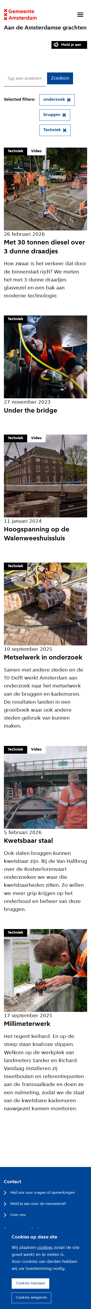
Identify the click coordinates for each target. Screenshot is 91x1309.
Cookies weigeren (31, 1298)
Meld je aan (71, 45)
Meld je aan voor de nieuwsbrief (38, 1204)
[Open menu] (80, 15)
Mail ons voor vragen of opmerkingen (42, 1193)
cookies (45, 1247)
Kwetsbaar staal (28, 841)
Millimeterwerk (27, 1024)
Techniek (52, 130)
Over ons (18, 1215)
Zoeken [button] (60, 78)
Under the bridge (30, 411)
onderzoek (54, 99)
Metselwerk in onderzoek (43, 657)
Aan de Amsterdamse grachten (45, 28)
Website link (20, 14)
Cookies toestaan (30, 1283)
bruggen (51, 115)
